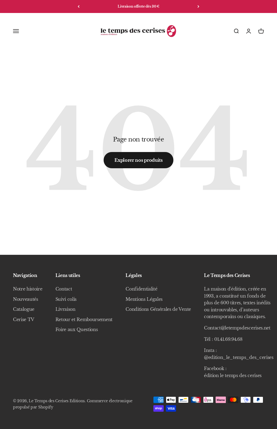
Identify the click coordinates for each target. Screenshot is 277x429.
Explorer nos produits (138, 160)
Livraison (65, 309)
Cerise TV (23, 319)
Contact (63, 289)
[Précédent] (79, 6)
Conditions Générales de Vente (158, 309)
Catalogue (23, 309)
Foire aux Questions (76, 329)
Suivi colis (66, 299)
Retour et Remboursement (84, 319)
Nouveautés (25, 299)
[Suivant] (198, 6)
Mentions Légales (144, 299)
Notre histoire (27, 289)
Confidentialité (141, 289)
